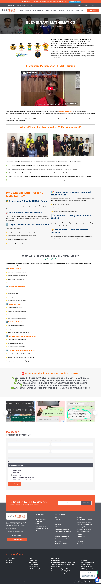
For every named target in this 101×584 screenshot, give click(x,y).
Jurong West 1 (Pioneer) (61, 543)
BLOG (82, 10)
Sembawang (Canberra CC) (84, 524)
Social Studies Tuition (87, 562)
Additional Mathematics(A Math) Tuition (62, 564)
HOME (21, 10)
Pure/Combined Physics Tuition (60, 569)
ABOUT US (28, 10)
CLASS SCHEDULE (38, 10)
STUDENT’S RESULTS (41, 526)
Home (40, 26)
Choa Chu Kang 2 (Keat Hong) (63, 531)
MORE (68, 10)
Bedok (56, 522)
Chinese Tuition (33, 566)
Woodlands (80, 543)
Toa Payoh (80, 541)
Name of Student (56, 441)
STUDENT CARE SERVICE (58, 10)
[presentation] (6, 412)
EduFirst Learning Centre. (15, 581)
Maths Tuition (33, 562)
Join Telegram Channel (75, 1)
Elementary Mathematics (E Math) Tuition (63, 562)
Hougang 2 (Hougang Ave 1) (62, 538)
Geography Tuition (86, 566)
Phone (10, 448)
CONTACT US (93, 10)
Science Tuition (33, 564)
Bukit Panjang (58, 526)
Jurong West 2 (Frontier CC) (62, 546)
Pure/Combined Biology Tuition (60, 573)
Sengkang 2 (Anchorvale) (84, 529)
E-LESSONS (39, 521)
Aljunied (57, 517)
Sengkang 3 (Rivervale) (83, 531)
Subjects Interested (13, 462)
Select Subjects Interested (16, 465)
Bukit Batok (58, 524)
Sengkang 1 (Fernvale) (83, 527)
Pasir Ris (79, 517)
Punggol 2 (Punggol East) (84, 522)
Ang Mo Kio (58, 519)
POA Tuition (84, 560)
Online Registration (17, 539)
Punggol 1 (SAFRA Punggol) (84, 519)
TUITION (47, 10)
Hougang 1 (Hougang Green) (62, 536)
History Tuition (85, 564)
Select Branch (12, 455)
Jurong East (58, 541)
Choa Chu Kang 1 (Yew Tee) (62, 529)
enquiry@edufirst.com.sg (25, 5)
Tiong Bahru (80, 539)
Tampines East (81, 536)
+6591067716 (10, 5)
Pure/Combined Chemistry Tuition (61, 571)
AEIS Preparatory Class (35, 569)
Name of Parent (12, 441)
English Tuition (33, 560)
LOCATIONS (75, 10)
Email (53, 448)
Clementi (57, 534)
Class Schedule (16, 535)
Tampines (80, 534)
